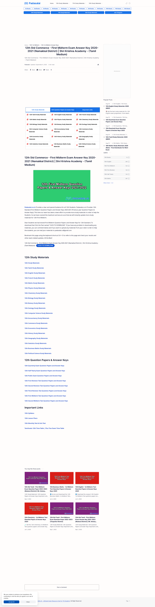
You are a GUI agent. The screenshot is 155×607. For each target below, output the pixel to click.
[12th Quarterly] (117, 117)
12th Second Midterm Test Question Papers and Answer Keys (46, 401)
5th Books (64, 8)
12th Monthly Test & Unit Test (35, 423)
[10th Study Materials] (126, 143)
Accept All (11, 602)
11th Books (118, 8)
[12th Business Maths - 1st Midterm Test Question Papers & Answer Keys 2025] (62, 478)
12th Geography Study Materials (86, 138)
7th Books (82, 8)
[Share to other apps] (51, 70)
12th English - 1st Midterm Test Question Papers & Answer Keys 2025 (86, 489)
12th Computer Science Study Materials (38, 130)
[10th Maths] (116, 143)
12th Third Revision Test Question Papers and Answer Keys (45, 391)
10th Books (109, 8)
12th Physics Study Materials (63, 119)
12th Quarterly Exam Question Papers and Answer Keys (44, 366)
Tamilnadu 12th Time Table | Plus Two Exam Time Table (44, 428)
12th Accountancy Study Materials (61, 130)
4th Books (55, 8)
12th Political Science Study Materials (87, 145)
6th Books (73, 8)
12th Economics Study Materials (36, 138)
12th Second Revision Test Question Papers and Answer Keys (46, 386)
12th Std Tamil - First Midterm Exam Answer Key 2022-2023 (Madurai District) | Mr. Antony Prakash (85, 520)
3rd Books (46, 8)
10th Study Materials (91, 12)
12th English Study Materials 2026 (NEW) (117, 107)
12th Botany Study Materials (63, 124)
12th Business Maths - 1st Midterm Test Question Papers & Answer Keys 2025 (61, 489)
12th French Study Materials (87, 114)
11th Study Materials (64, 12)
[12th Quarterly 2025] (128, 117)
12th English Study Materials (63, 114)
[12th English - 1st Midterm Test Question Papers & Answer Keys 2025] (87, 478)
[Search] (129, 3)
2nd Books (37, 8)
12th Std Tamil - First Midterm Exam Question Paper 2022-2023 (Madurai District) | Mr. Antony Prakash (36, 489)
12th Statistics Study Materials (38, 144)
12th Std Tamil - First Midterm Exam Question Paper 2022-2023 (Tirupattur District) (61, 519)
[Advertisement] (77, 27)
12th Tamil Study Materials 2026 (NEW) (116, 138)
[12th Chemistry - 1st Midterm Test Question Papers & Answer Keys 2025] (36, 508)
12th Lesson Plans (31, 418)
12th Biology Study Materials (38, 124)
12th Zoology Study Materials (88, 124)
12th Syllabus (29, 413)
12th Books (127, 8)
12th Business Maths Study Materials (62, 145)
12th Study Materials (37, 12)
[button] (126, 3)
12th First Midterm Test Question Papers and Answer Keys (45, 396)
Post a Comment (62, 587)
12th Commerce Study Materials (86, 130)
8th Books (91, 8)
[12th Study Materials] (127, 103)
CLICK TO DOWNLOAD (45, 246)
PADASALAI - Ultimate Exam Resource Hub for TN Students (52, 601)
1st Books (28, 8)
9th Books (100, 8)
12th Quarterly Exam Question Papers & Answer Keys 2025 (116, 129)
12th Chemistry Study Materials (88, 119)
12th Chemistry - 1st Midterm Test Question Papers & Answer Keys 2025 (36, 519)
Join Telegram (118, 12)
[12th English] (117, 103)
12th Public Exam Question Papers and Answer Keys (43, 376)
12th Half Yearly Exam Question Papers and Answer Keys (45, 371)
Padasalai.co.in (30, 207)
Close (28, 602)
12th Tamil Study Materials (37, 114)
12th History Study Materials (63, 136)
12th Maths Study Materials (37, 119)
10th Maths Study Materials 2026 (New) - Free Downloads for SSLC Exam (117, 148)
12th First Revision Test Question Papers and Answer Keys (45, 381)
